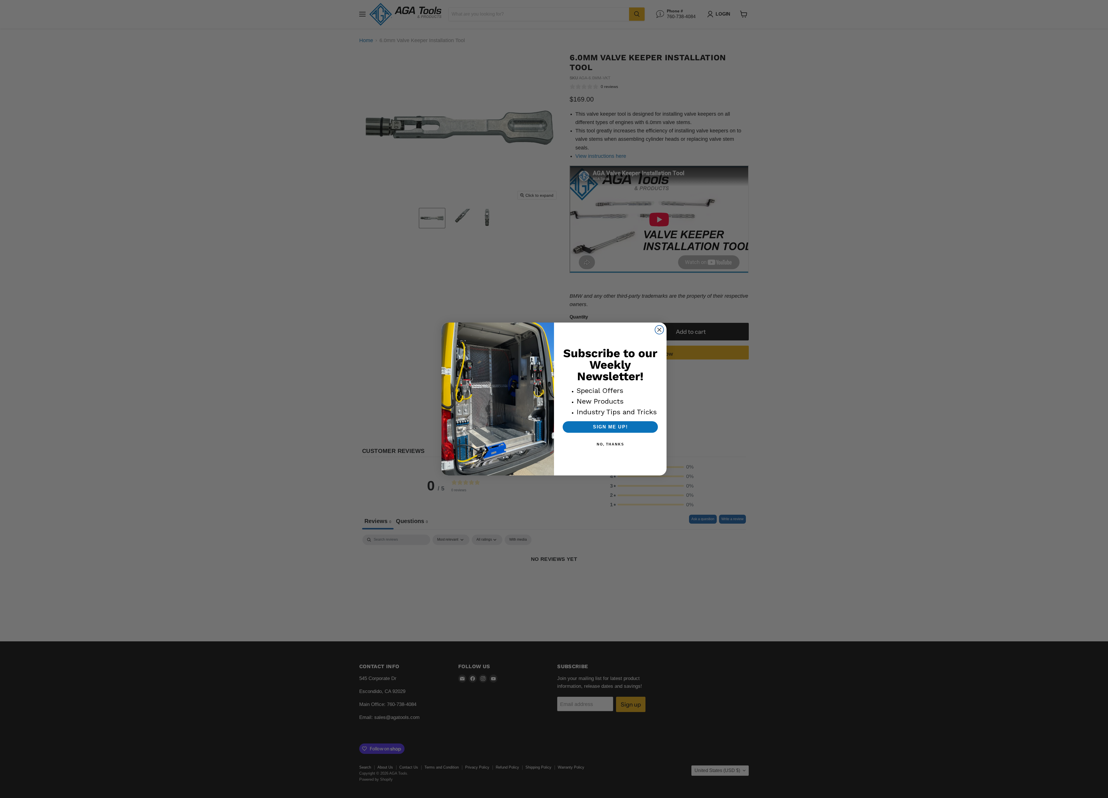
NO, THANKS (610, 444)
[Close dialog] (659, 329)
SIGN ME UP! (610, 426)
